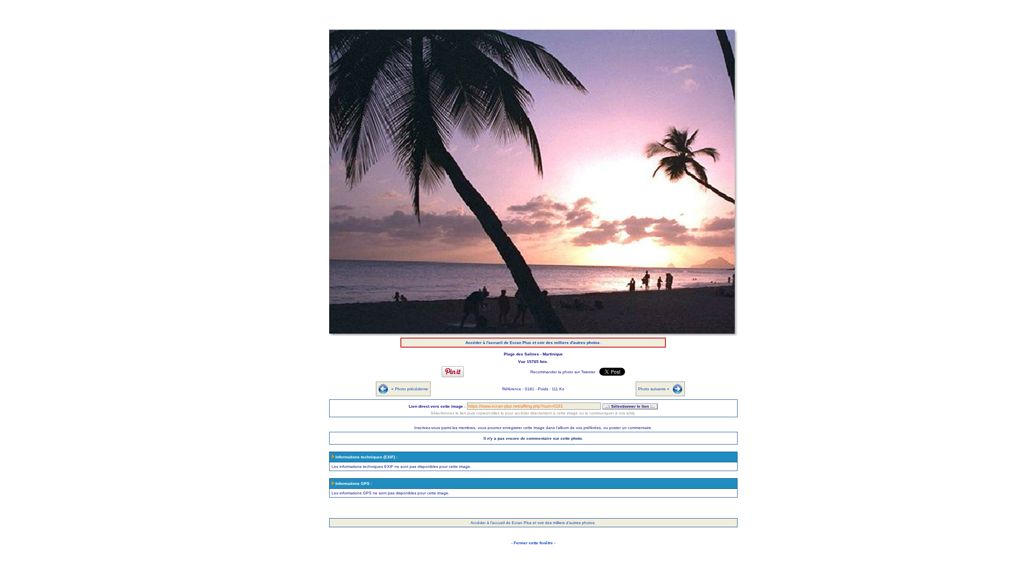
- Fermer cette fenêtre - (533, 543)
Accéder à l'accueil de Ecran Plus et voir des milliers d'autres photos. (533, 342)
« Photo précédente (409, 389)
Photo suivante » (653, 389)
